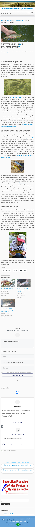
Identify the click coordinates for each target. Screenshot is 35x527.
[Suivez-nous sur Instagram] (6, 13)
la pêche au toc (29, 138)
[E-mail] (11, 13)
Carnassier (30, 51)
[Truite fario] (17, 245)
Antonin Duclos (6, 53)
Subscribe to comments (10, 450)
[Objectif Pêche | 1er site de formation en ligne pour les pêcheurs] (17, 4)
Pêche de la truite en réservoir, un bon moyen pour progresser (7, 309)
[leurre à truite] (17, 166)
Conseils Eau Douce (19, 51)
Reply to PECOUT (18, 422)
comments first (23, 330)
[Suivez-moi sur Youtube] (4, 13)
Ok (18, 524)
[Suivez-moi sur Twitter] (7, 13)
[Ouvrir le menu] (28, 13)
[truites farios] (17, 87)
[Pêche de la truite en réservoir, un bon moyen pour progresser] (8, 303)
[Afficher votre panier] (32, 12)
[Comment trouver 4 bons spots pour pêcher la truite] (24, 283)
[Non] (33, 521)
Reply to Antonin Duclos (18, 445)
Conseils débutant (18, 20)
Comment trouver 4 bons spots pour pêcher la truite (23, 289)
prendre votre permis (16, 97)
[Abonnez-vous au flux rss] (9, 13)
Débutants (9, 20)
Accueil (3, 20)
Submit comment (17, 375)
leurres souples (23, 183)
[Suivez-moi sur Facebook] (2, 13)
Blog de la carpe (8, 513)
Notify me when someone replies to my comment (19, 372)
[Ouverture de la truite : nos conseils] (8, 283)
